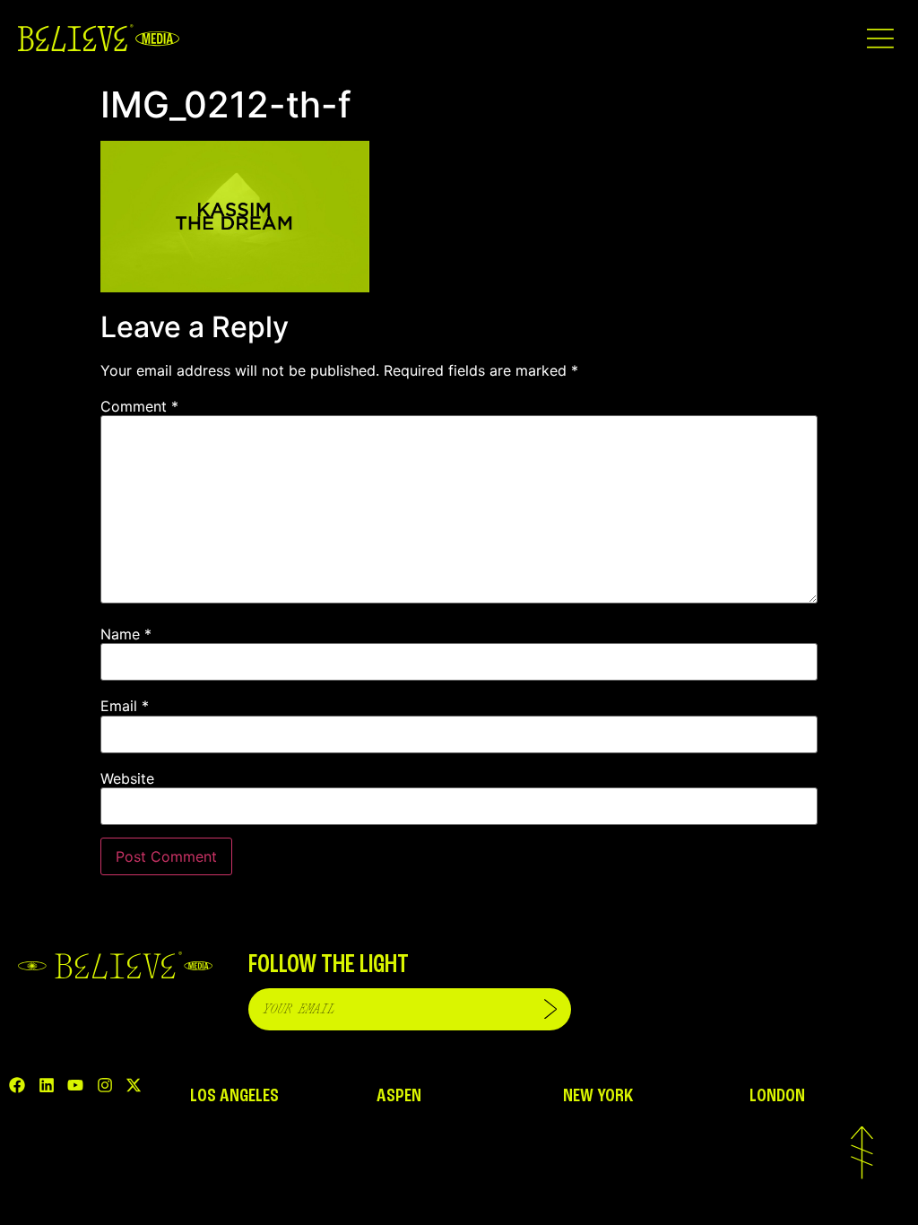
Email (124, 706)
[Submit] (550, 1009)
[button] (880, 38)
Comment (139, 406)
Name (126, 634)
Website (127, 778)
